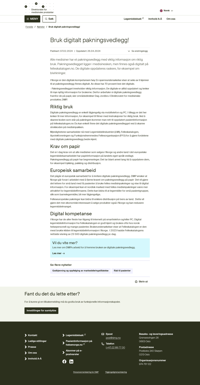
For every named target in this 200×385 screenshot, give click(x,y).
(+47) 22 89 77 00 (115, 347)
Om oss (171, 19)
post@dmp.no (113, 338)
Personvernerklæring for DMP (86, 372)
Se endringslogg (140, 51)
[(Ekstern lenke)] (64, 361)
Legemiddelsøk (132, 19)
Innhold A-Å (155, 19)
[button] (41, 310)
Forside (29, 27)
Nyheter (41, 27)
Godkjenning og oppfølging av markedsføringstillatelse (80, 271)
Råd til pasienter (122, 271)
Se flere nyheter (61, 265)
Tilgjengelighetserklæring (116, 372)
